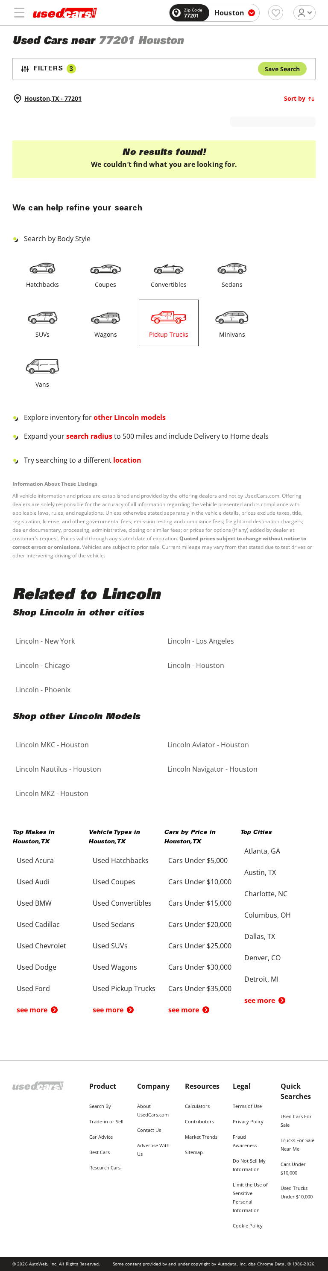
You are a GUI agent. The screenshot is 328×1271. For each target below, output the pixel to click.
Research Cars (104, 1167)
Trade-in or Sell (106, 1121)
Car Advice (101, 1137)
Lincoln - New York (45, 641)
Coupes (105, 284)
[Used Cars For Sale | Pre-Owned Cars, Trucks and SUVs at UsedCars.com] (65, 12)
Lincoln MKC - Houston (52, 744)
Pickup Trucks (168, 334)
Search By (100, 1106)
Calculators (197, 1106)
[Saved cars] (275, 12)
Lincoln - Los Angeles (200, 641)
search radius (89, 436)
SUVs (42, 334)
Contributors (199, 1121)
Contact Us (149, 1130)
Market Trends (201, 1137)
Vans (42, 384)
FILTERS (53, 69)
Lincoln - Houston (195, 665)
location (127, 460)
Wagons (105, 334)
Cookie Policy (248, 1225)
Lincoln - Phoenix (43, 689)
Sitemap (194, 1152)
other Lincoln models (130, 417)
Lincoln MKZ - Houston (52, 793)
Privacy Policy (248, 1121)
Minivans (232, 334)
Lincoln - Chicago (43, 665)
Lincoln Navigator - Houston (212, 769)
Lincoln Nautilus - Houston (58, 769)
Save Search (282, 69)
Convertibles (169, 284)
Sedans (232, 284)
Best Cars (99, 1152)
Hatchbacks (42, 284)
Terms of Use (247, 1106)
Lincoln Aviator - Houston (208, 744)
